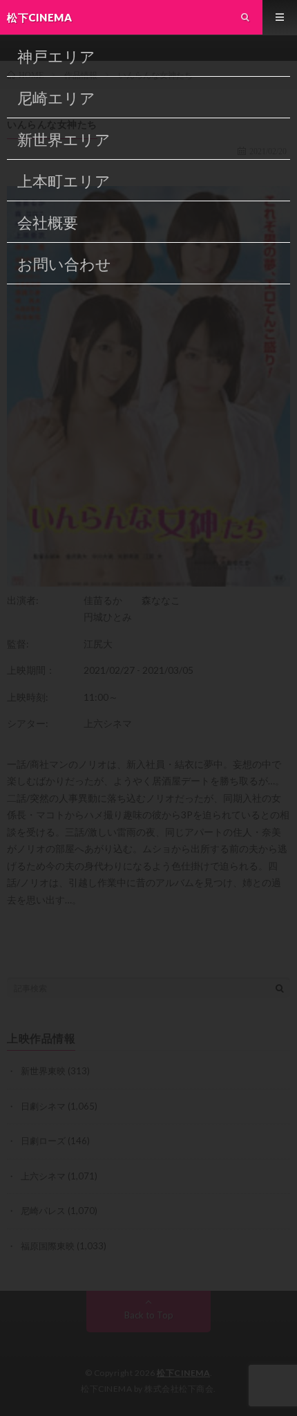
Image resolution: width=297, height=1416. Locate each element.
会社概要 (47, 222)
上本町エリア (64, 181)
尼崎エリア (56, 98)
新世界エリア (64, 139)
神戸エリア (56, 56)
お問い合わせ (64, 264)
